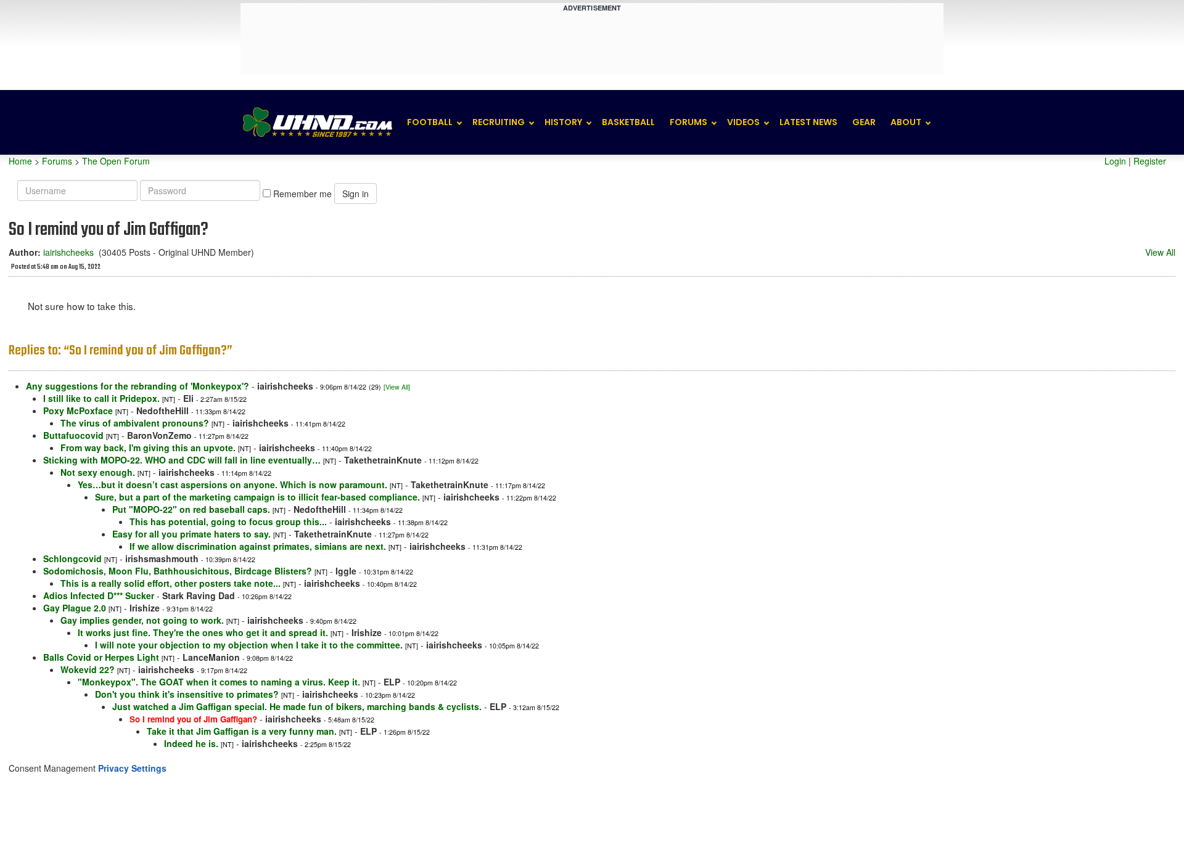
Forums (688, 122)
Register (1149, 161)
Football (430, 122)
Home (20, 161)
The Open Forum (116, 161)
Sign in (355, 193)
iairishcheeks (68, 252)
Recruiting (498, 122)
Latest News (808, 122)
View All (1160, 252)
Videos (743, 122)
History (563, 122)
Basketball (628, 122)
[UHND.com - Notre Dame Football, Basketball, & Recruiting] (316, 122)
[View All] (397, 386)
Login (1115, 161)
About (905, 122)
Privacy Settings (132, 768)
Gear (864, 122)
